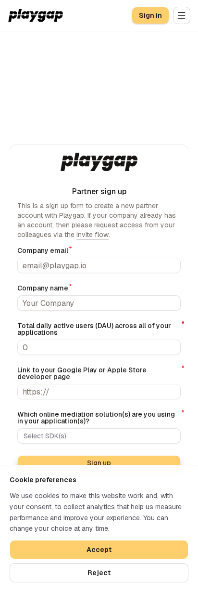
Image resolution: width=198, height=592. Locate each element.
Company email (42, 250)
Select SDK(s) (45, 436)
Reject (99, 572)
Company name (42, 288)
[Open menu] (181, 15)
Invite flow (92, 234)
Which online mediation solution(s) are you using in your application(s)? (99, 417)
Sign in (150, 15)
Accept (99, 549)
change (21, 528)
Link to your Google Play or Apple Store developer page (99, 373)
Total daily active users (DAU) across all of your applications (99, 329)
